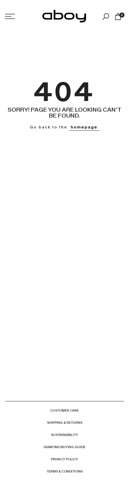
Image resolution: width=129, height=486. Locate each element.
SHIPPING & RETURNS (64, 422)
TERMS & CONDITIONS (65, 471)
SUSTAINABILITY (64, 435)
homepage (84, 127)
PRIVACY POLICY (64, 459)
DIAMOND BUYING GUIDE (64, 447)
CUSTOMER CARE (64, 410)
